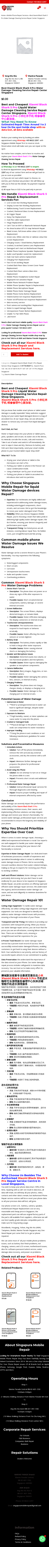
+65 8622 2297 (39, 2)
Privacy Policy (20, 1539)
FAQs (17, 1533)
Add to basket (22, 354)
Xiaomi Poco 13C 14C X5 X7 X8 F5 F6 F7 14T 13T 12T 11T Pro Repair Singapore (22, 369)
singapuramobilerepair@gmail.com (27, 1505)
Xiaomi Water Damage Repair (16, 374)
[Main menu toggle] (44, 8)
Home (3, 15)
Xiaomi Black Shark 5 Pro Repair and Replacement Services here (22, 345)
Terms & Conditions (23, 1542)
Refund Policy (20, 1536)
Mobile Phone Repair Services (17, 15)
